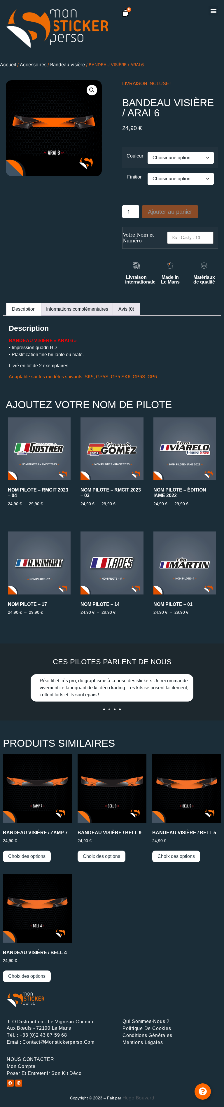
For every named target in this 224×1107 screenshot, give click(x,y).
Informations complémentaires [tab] (77, 309)
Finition (135, 177)
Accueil (8, 64)
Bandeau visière (67, 64)
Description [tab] (24, 309)
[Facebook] (10, 1083)
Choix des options (27, 856)
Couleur (135, 156)
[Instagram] (18, 1083)
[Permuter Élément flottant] (203, 1091)
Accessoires (33, 64)
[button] (213, 10)
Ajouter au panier (170, 212)
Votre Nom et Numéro (138, 237)
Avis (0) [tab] (126, 309)
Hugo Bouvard (138, 1098)
